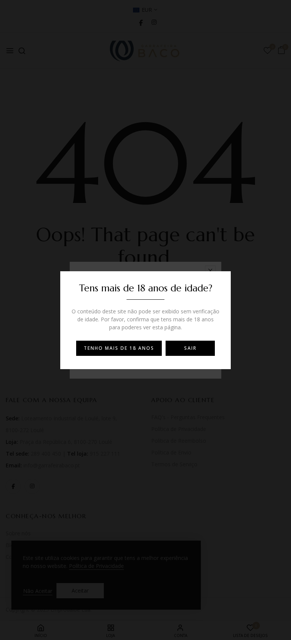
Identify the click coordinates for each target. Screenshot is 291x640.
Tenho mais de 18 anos (119, 348)
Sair (190, 348)
